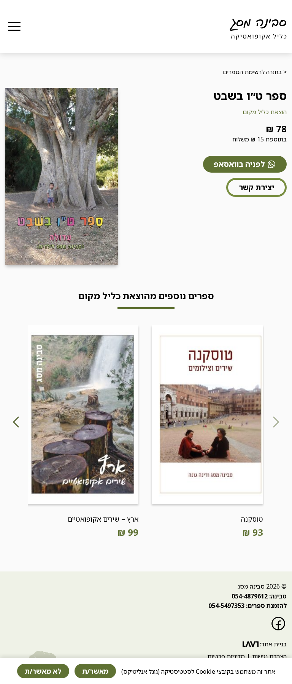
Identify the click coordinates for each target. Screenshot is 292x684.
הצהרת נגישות (269, 656)
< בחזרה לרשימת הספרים (255, 72)
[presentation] (275, 424)
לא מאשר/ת (43, 671)
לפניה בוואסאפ (239, 164)
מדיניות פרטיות (226, 656)
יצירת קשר (256, 187)
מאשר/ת (95, 671)
